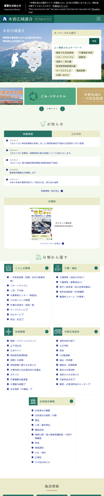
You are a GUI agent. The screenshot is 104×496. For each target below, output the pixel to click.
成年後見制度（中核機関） (73, 291)
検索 (94, 41)
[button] (41, 108)
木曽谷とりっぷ (60, 5)
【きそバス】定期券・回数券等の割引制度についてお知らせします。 (40, 151)
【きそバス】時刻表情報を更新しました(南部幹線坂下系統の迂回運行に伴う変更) (46, 142)
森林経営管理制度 (19, 355)
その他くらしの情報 (20, 300)
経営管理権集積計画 (66, 66)
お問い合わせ (62, 75)
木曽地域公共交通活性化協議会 (25, 369)
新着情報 (28, 134)
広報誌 (38, 457)
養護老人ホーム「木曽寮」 (73, 296)
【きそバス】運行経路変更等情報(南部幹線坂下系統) (33, 161)
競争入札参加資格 (64, 52)
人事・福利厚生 (42, 424)
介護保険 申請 (85, 52)
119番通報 (65, 355)
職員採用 (39, 429)
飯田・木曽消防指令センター (74, 384)
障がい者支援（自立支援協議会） (76, 286)
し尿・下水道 (16, 290)
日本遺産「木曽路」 (20, 389)
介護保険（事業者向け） (71, 282)
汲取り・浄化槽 (63, 61)
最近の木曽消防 (67, 369)
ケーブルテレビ (63, 70)
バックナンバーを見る (50, 243)
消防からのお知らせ (69, 374)
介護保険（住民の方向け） (73, 277)
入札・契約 (40, 452)
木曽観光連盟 (16, 384)
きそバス (14, 374)
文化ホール (15, 314)
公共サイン (15, 350)
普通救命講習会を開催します (22, 171)
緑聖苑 (82, 57)
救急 (62, 350)
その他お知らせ (42, 462)
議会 (37, 420)
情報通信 (39, 447)
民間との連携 (16, 360)
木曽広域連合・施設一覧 (22, 304)
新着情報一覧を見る (50, 190)
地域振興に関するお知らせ (23, 364)
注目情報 (76, 134)
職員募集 (81, 70)
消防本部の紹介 (67, 340)
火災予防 (64, 345)
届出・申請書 (66, 360)
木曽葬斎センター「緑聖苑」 (24, 295)
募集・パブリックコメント (23, 340)
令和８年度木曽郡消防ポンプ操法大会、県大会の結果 (33, 181)
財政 (37, 442)
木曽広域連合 (30, 19)
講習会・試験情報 (68, 364)
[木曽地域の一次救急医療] (52, 96)
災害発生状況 (66, 379)
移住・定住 (15, 319)
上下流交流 (15, 345)
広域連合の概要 (42, 410)
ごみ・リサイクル (64, 57)
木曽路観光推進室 (19, 379)
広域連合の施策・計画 (46, 415)
